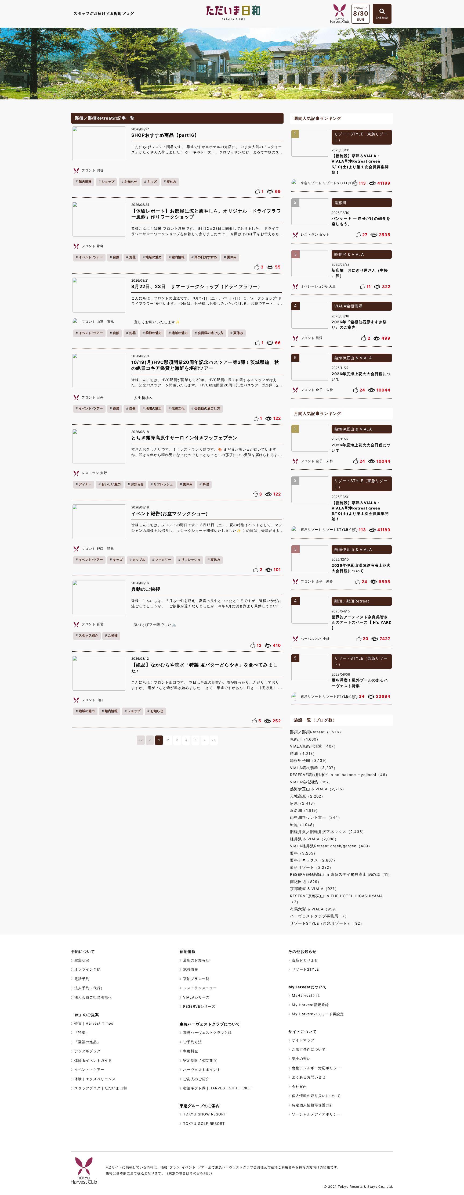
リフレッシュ (163, 484)
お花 (132, 257)
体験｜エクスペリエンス (95, 1079)
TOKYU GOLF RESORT (204, 1123)
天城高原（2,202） (307, 796)
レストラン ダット (315, 234)
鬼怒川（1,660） (305, 739)
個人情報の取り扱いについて (316, 1095)
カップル (138, 560)
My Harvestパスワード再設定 (318, 1014)
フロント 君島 (93, 246)
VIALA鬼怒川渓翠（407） (314, 746)
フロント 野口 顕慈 (98, 549)
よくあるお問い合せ (309, 1077)
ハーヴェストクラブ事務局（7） (319, 916)
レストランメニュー (200, 988)
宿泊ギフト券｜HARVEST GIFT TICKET (217, 1088)
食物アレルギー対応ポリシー (316, 1068)
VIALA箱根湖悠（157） (311, 782)
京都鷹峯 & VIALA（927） (314, 889)
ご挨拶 (113, 635)
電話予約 (81, 979)
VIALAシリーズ (196, 997)
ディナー (85, 484)
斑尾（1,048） (303, 825)
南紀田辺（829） (305, 882)
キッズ (152, 182)
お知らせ (130, 182)
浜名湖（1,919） (305, 810)
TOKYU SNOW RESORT (204, 1114)
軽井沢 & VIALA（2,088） (314, 839)
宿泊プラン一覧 (196, 979)
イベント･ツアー (91, 257)
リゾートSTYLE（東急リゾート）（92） (327, 923)
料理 (205, 484)
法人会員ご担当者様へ (93, 997)
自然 (116, 257)
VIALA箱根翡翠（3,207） (314, 768)
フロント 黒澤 (312, 338)
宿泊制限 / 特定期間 (200, 1060)
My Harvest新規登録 (310, 1005)
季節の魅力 (154, 333)
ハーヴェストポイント (202, 1069)
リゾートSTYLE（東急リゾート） (360, 137)
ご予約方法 (192, 1042)
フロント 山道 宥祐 (98, 322)
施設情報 (190, 969)
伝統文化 (178, 408)
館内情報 (85, 182)
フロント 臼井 (93, 397)
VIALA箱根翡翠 (348, 306)
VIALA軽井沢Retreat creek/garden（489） (331, 846)
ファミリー (163, 560)
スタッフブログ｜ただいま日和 (100, 1088)
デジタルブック (87, 1051)
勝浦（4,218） (303, 753)
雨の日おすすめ (205, 257)
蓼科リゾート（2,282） (311, 867)
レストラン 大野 (94, 473)
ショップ (108, 182)
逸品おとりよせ (305, 960)
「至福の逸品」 (87, 1042)
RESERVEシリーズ (199, 1006)
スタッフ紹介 (88, 635)
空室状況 (81, 960)
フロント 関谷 (93, 170)
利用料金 (190, 1051)
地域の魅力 (154, 257)
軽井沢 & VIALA (349, 254)
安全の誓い (301, 1058)
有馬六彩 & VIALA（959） (314, 909)
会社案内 (299, 1086)
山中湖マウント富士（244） (316, 817)
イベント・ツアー (89, 1069)
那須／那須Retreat (351, 601)
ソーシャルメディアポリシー (316, 1114)
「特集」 (81, 1032)
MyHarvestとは (306, 995)
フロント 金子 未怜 (317, 390)
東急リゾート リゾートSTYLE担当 (328, 183)
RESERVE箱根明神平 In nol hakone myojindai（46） (339, 775)
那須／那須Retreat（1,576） (316, 732)
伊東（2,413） (303, 803)
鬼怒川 (340, 202)
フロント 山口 (93, 700)
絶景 (116, 408)
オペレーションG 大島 (318, 286)
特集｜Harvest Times (93, 1023)
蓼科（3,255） (303, 853)
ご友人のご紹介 (196, 1079)
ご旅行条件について (309, 1049)
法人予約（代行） (89, 988)
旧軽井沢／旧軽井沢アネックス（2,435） (328, 832)
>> (213, 740)
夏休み (171, 182)
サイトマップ (303, 1040)
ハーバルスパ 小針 (315, 639)
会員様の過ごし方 (210, 333)
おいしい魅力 (111, 484)
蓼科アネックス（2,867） (313, 860)
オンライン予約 (87, 969)
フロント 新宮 (93, 624)
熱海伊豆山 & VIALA (353, 358)
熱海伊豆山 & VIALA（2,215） (318, 789)
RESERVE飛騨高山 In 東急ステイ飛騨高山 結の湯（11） (341, 874)
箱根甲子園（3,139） (309, 760)
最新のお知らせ (196, 960)
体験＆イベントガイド (93, 1060)
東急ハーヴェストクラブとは (207, 1032)
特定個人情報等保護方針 (312, 1105)
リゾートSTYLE (305, 969)
